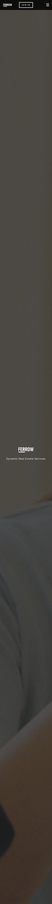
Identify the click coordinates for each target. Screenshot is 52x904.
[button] (26, 5)
